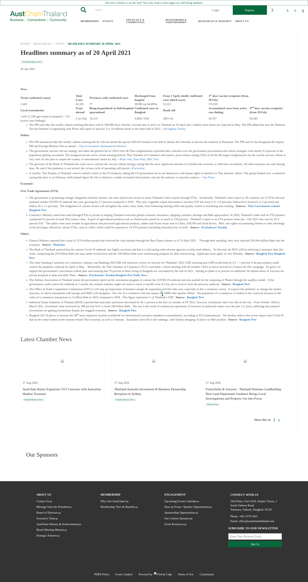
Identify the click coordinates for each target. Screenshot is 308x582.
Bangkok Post (37, 210)
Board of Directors (47, 512)
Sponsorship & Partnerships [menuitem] (176, 21)
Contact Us (42, 501)
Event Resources (174, 524)
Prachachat (138, 168)
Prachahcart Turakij (214, 227)
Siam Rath (139, 159)
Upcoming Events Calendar (180, 501)
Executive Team (45, 518)
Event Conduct (124, 574)
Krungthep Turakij (175, 128)
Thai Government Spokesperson (97, 146)
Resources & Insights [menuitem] (214, 21)
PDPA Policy (101, 574)
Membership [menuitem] (90, 21)
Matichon (59, 244)
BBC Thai (153, 159)
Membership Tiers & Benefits (117, 506)
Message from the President (52, 506)
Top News (209, 177)
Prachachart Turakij (102, 275)
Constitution (207, 574)
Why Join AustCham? (113, 501)
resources (42, 43)
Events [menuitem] (108, 21)
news (59, 43)
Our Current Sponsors (177, 518)
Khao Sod (126, 159)
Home (25, 43)
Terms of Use (186, 574)
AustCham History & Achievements (57, 524)
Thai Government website (264, 206)
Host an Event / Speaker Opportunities (186, 506)
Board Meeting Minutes (50, 529)
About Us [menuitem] (242, 21)
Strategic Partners (46, 535)
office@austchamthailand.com (256, 521)
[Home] (38, 16)
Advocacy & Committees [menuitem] (135, 21)
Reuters (121, 146)
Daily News (140, 275)
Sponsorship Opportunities (179, 512)
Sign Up (255, 544)
